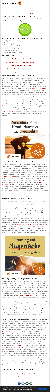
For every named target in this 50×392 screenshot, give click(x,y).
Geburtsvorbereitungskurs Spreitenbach (13, 215)
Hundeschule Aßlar (15, 345)
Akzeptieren (42, 389)
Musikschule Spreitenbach (39, 88)
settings (4, 390)
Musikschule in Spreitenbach (34, 102)
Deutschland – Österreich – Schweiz (34, 7)
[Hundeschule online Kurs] (11, 3)
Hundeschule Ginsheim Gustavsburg (16, 192)
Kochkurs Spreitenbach (8, 176)
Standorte (6, 7)
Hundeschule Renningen (24, 295)
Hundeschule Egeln (11, 111)
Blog (46, 7)
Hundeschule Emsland (8, 331)
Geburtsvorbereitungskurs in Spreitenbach (26, 224)
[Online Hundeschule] (25, 29)
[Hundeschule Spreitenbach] (25, 13)
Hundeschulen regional (17, 7)
